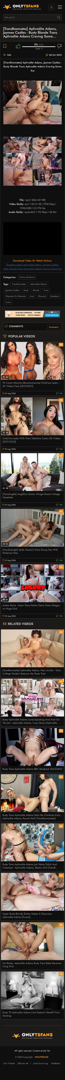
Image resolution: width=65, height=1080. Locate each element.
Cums (8, 302)
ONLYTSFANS (41, 1057)
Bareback (54, 296)
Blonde (36, 290)
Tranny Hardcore (27, 277)
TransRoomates (19, 284)
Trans (46, 290)
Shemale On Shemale (15, 296)
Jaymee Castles (12, 290)
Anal (32, 296)
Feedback (55, 1063)
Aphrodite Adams (38, 284)
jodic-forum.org (40, 1063)
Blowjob (42, 296)
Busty (26, 290)
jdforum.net (23, 1063)
